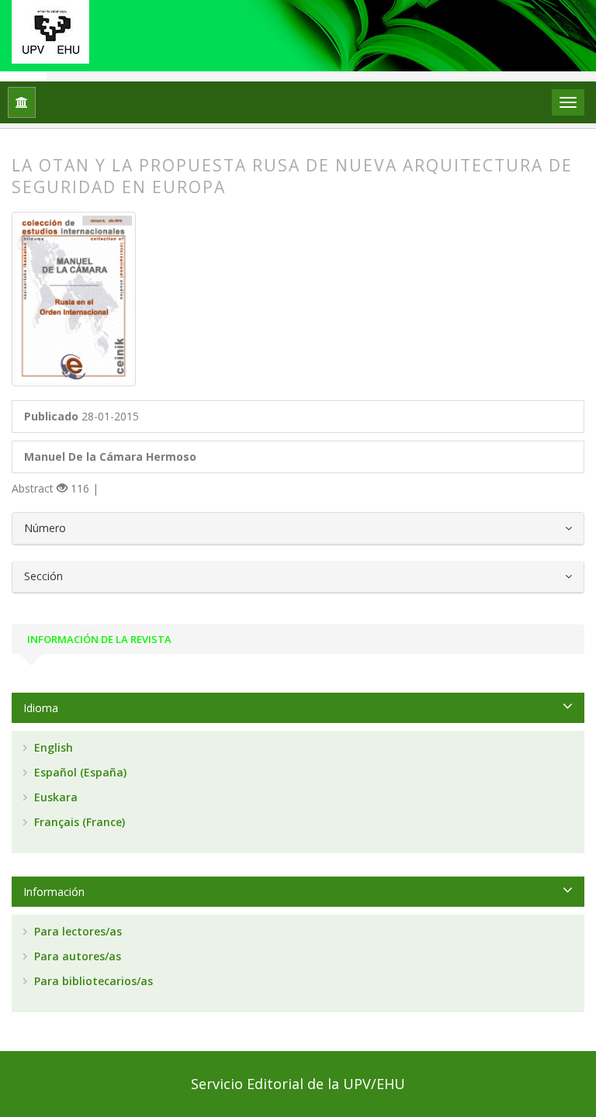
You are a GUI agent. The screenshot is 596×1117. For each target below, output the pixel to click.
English (52, 747)
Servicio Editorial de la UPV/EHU (298, 1083)
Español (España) (78, 772)
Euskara (54, 797)
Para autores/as (76, 956)
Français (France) (78, 821)
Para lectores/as (76, 931)
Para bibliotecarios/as (92, 980)
